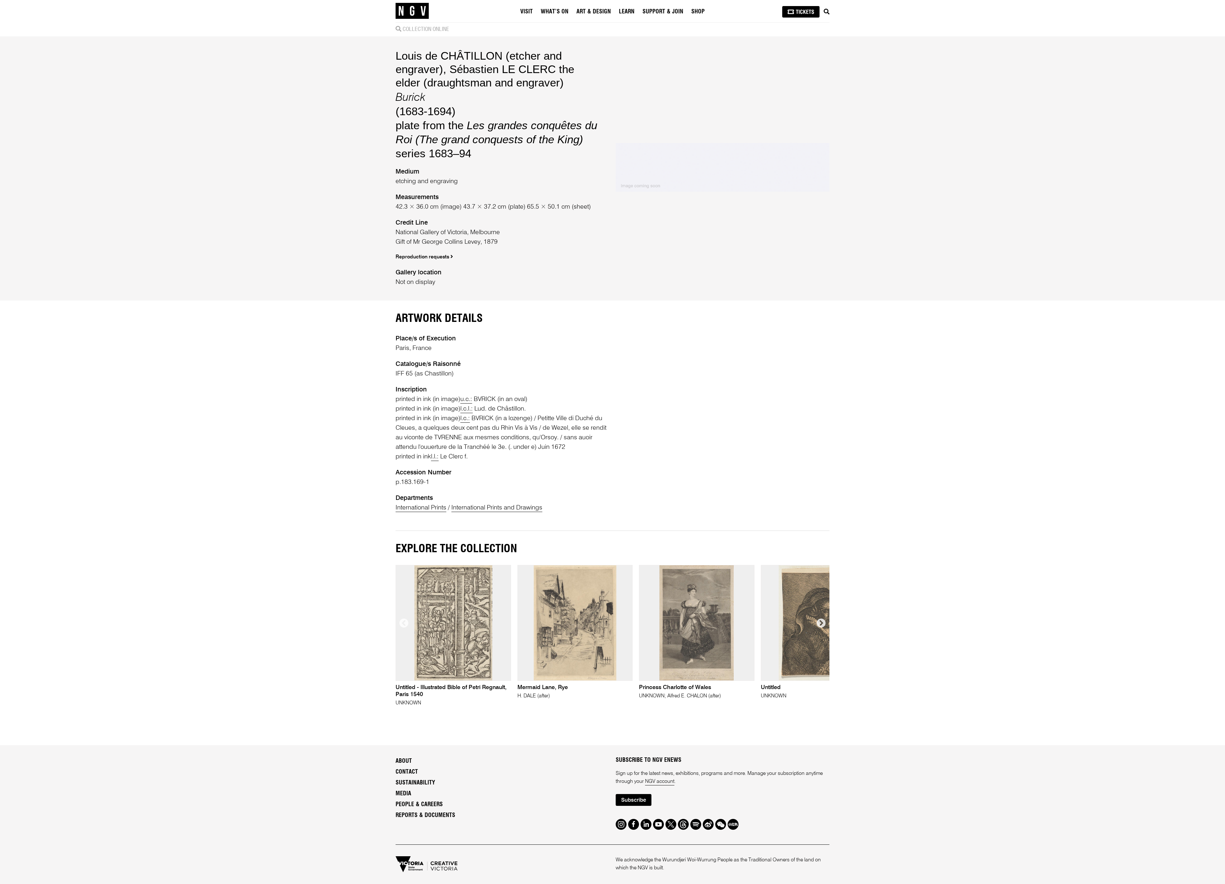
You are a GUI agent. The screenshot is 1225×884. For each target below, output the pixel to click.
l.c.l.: (466, 409)
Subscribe (633, 800)
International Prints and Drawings (496, 508)
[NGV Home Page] (412, 11)
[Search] (826, 12)
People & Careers (419, 804)
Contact (407, 772)
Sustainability (415, 783)
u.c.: (466, 399)
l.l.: (435, 457)
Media (403, 794)
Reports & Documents (425, 815)
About (404, 761)
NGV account (659, 781)
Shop (698, 12)
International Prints (421, 508)
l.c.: (465, 418)
